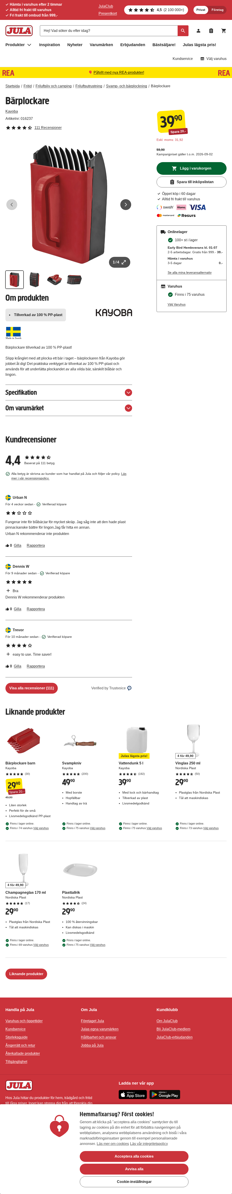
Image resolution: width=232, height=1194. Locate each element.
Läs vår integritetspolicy (149, 1144)
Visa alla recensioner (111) (31, 688)
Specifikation (21, 392)
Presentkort (108, 13)
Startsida (12, 86)
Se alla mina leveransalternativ (190, 272)
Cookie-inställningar (134, 1182)
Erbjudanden (132, 45)
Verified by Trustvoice (108, 688)
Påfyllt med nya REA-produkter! (119, 72)
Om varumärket (24, 408)
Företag (218, 10)
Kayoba (11, 111)
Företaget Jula (92, 1021)
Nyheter (74, 45)
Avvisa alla (134, 1169)
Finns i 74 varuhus (29, 828)
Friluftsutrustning (88, 86)
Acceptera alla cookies (134, 1156)
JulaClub (106, 6)
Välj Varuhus (177, 304)
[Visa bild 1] (14, 280)
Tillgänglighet (16, 1062)
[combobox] (114, 30)
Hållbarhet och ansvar (98, 1037)
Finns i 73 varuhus (199, 828)
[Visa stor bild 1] (68, 204)
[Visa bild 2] (34, 280)
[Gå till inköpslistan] (211, 30)
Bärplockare (160, 86)
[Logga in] (198, 30)
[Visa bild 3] (54, 280)
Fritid (28, 86)
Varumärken (101, 45)
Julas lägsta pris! (199, 45)
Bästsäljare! (164, 45)
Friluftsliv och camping (54, 86)
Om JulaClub (167, 1021)
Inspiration (49, 45)
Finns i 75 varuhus (86, 828)
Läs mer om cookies (113, 1144)
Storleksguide (16, 1037)
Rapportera (36, 545)
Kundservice (183, 59)
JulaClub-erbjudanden (175, 1037)
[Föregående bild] (11, 204)
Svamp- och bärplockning (126, 86)
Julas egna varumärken (99, 1029)
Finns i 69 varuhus (29, 944)
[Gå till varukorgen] (223, 30)
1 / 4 (116, 262)
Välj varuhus (216, 59)
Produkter (15, 45)
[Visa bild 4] (74, 280)
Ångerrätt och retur (20, 1045)
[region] (116, 1149)
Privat (200, 10)
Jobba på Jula (92, 1045)
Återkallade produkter (22, 1053)
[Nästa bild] (125, 204)
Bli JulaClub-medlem (173, 1029)
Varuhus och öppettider (24, 1021)
